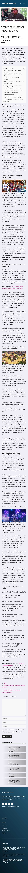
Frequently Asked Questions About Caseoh (13, 90)
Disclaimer (4, 825)
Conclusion (6, 101)
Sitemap (3, 833)
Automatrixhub (8, 792)
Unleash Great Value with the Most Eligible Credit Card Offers (13, 769)
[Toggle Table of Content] (23, 68)
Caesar (2, 40)
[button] (20, 3)
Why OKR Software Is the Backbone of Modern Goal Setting (14, 756)
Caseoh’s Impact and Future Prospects (12, 88)
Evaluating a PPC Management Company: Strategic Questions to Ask (13, 763)
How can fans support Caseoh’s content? (14, 99)
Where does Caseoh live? (11, 94)
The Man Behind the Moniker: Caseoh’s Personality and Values (13, 85)
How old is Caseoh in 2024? (12, 92)
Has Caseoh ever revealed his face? (13, 97)
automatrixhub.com (9, 3)
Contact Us (4, 828)
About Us (4, 822)
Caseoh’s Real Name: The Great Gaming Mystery (13, 74)
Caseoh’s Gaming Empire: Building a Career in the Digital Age (14, 82)
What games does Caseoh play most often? (15, 95)
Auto (3, 42)
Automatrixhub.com (13, 806)
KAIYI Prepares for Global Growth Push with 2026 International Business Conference (14, 848)
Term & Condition (6, 830)
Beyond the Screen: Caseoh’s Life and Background (12, 78)
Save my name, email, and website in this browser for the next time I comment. (13, 730)
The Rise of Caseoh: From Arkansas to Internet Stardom (12, 71)
